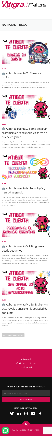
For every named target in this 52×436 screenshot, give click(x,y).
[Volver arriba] (26, 424)
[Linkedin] (19, 413)
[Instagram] (26, 413)
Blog (4, 69)
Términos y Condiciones (26, 363)
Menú (48, 14)
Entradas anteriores (13, 335)
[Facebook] (40, 413)
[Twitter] (12, 413)
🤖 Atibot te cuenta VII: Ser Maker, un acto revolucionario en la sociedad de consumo (25, 309)
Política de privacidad (26, 367)
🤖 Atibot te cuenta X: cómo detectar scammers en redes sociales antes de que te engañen (24, 133)
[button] (5, 430)
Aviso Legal (26, 359)
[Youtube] (33, 413)
